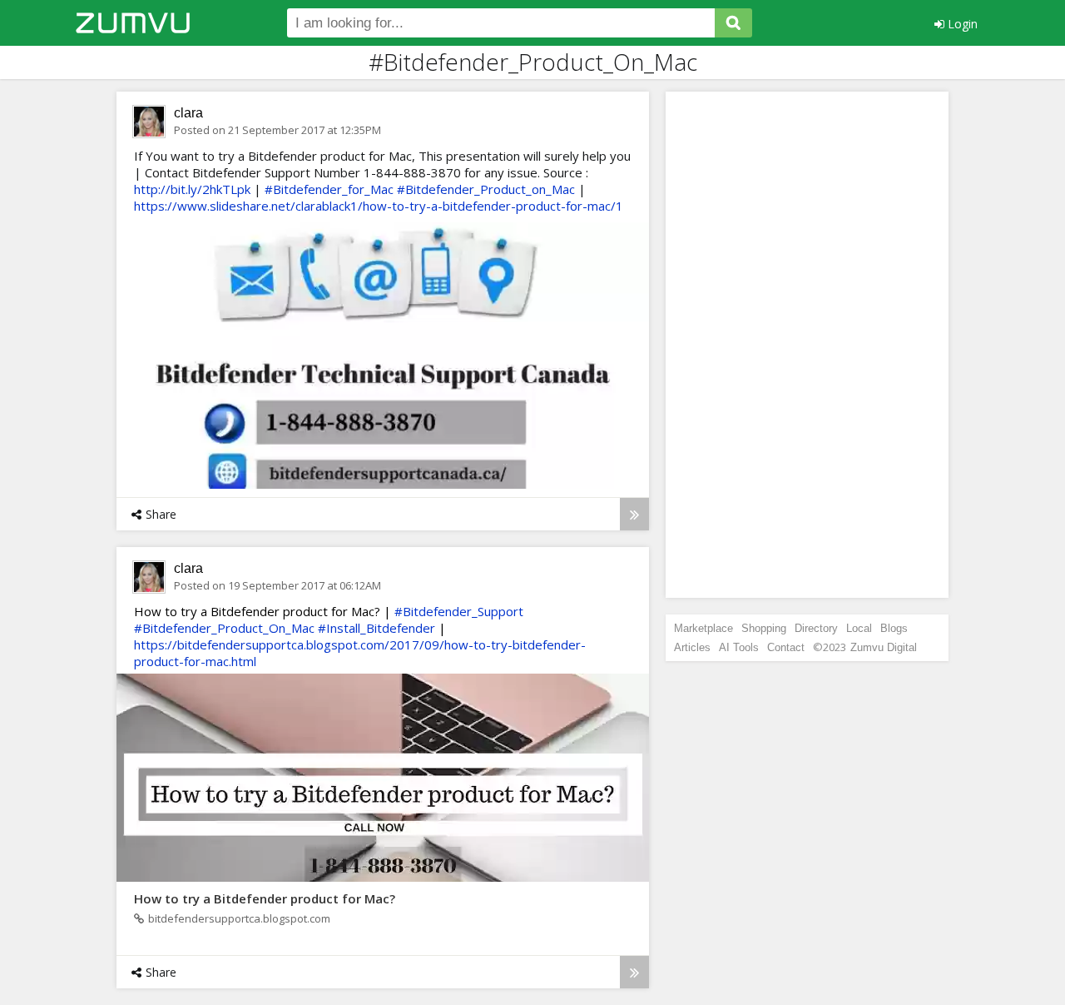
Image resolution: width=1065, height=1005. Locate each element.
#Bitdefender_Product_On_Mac (224, 627)
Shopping (763, 628)
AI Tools (739, 647)
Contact (786, 647)
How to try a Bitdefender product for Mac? (264, 898)
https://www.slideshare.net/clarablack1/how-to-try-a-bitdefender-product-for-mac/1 (378, 205)
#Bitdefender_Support (458, 611)
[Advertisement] (807, 345)
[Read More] (634, 514)
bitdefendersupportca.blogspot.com (239, 918)
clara (188, 113)
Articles (692, 647)
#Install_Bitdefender (376, 627)
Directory (816, 628)
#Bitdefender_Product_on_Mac (486, 189)
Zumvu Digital (883, 647)
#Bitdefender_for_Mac (329, 189)
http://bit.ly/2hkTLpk (192, 189)
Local (859, 628)
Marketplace (703, 628)
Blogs (894, 628)
